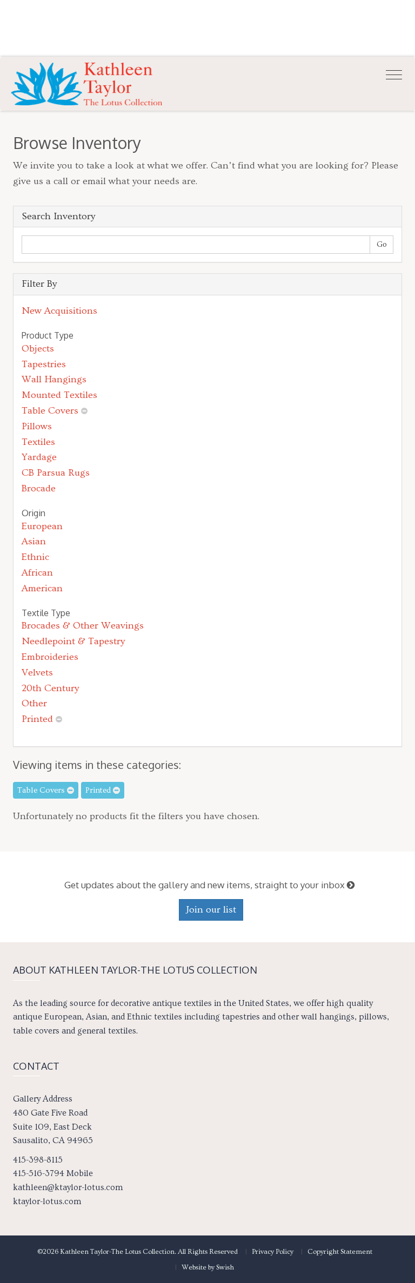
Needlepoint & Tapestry (73, 641)
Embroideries (50, 657)
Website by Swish (208, 1267)
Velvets (37, 672)
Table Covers (50, 410)
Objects (38, 348)
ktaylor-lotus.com (47, 1201)
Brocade (39, 488)
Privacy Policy (272, 1251)
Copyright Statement (339, 1251)
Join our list (211, 909)
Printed (37, 719)
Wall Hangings (54, 379)
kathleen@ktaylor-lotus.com (68, 1187)
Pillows (37, 426)
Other (34, 703)
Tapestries (44, 364)
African (37, 572)
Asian (34, 541)
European (42, 526)
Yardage (39, 457)
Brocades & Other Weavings (83, 625)
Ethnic (35, 557)
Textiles (38, 442)
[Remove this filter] (84, 410)
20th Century (50, 688)
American (42, 588)
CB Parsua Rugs (56, 472)
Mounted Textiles (59, 395)
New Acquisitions (59, 310)
